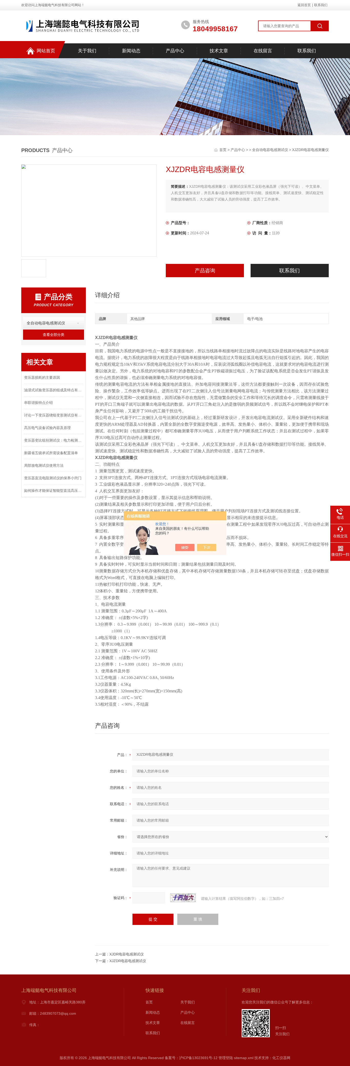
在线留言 (263, 50)
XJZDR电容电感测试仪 (127, 961)
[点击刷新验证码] (183, 897)
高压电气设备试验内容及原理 (47, 428)
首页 (223, 150)
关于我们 (87, 50)
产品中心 (175, 50)
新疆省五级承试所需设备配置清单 (51, 453)
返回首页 (304, 5)
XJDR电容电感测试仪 (126, 954)
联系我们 (320, 5)
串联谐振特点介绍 (38, 403)
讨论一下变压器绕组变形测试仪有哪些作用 (53, 415)
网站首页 (46, 50)
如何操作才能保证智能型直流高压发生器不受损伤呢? (53, 491)
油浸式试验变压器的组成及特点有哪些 (53, 390)
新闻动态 (131, 50)
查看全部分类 (53, 335)
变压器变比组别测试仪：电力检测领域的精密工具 (53, 440)
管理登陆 (226, 1058)
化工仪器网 (281, 1058)
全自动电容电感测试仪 (270, 150)
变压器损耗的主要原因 (42, 377)
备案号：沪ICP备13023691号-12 (191, 1058)
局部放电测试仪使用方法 (44, 465)
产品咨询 (205, 270)
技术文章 (219, 50)
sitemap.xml (243, 1058)
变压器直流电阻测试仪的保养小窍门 (52, 478)
